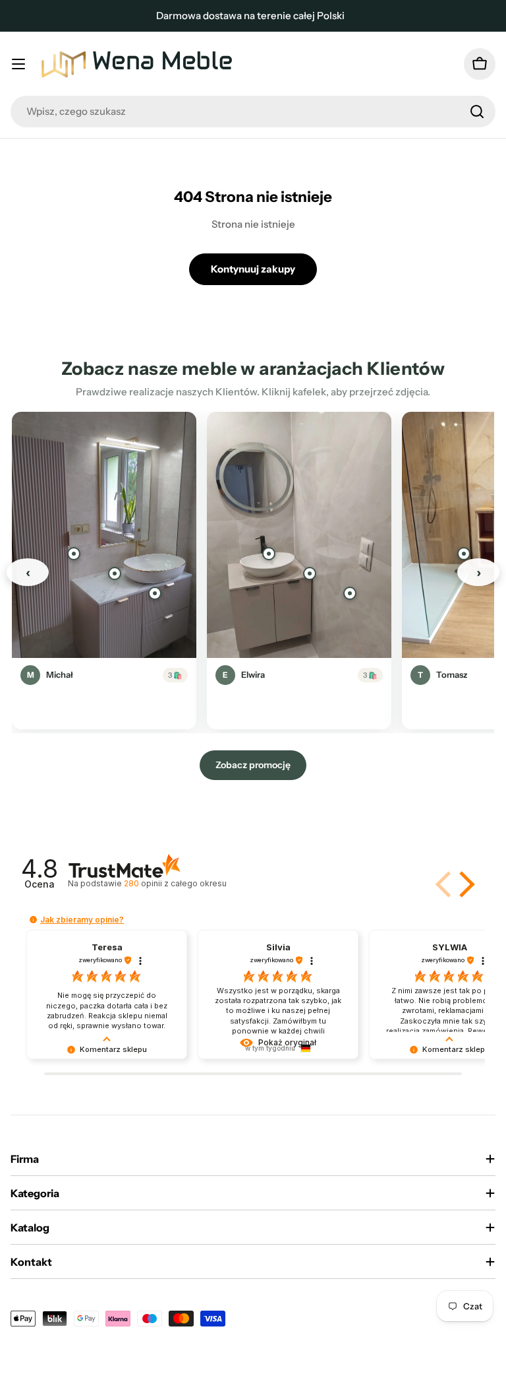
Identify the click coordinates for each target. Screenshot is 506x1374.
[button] (464, 884)
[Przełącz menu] (18, 64)
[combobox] (253, 111)
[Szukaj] (477, 111)
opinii (175, 883)
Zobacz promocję (253, 765)
